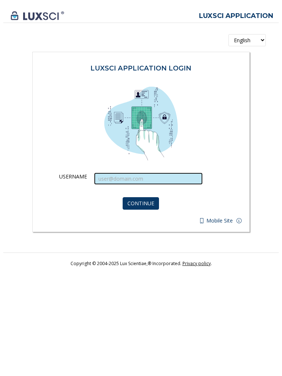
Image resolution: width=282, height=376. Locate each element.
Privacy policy (196, 263)
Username (73, 176)
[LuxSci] (37, 15)
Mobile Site (219, 220)
